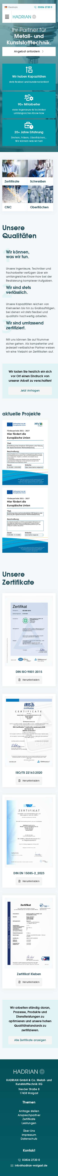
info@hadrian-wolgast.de (31, 1165)
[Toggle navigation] (7, 16)
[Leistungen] (40, 173)
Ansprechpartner (29, 1115)
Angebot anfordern (27, 51)
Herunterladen (30, 679)
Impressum (29, 1135)
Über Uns (29, 1131)
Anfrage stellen (29, 1111)
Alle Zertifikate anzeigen (30, 1040)
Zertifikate (29, 1119)
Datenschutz (29, 1139)
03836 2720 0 (45, 7)
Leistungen (29, 1123)
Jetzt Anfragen (30, 390)
